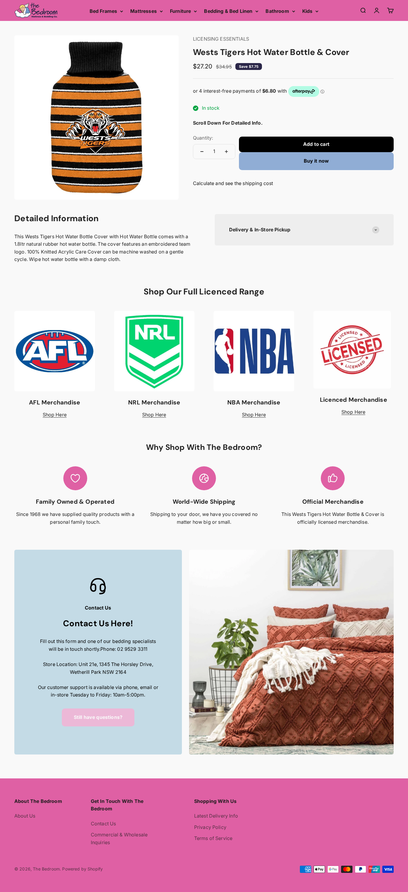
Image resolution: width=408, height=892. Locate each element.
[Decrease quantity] (202, 151)
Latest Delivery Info (216, 816)
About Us (24, 816)
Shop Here (55, 415)
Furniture (180, 11)
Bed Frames (103, 11)
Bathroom (277, 11)
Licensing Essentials (221, 39)
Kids (307, 11)
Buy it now (316, 161)
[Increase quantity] (226, 151)
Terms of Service (213, 838)
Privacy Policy (210, 827)
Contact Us (103, 824)
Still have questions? (98, 717)
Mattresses (143, 11)
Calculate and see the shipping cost (233, 183)
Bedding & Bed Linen (228, 11)
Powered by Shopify (82, 868)
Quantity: (203, 138)
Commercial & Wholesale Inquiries (119, 838)
